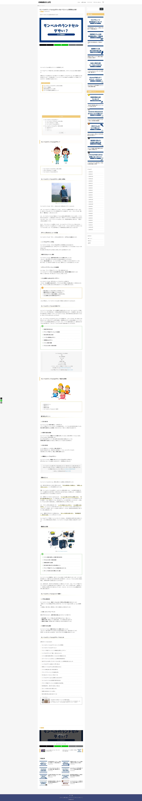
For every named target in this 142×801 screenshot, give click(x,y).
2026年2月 (91, 171)
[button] (46, 45)
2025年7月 (91, 183)
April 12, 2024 (70, 369)
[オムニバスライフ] (45, 2)
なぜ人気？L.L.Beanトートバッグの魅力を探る (60, 699)
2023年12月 (91, 227)
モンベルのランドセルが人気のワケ (53, 124)
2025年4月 (91, 190)
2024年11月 (91, 201)
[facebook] (69, 795)
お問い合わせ (66, 797)
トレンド (42, 11)
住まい (90, 240)
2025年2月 (91, 194)
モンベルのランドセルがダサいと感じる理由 (55, 121)
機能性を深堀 (49, 130)
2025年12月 (91, 176)
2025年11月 (91, 178)
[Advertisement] (61, 55)
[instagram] (72, 795)
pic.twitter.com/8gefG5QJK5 (69, 469)
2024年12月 (91, 199)
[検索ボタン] (103, 2)
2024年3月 (91, 220)
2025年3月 (91, 192)
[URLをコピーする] (76, 45)
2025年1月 (91, 197)
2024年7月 (91, 211)
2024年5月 (91, 215)
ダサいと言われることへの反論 (52, 122)
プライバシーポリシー (78, 797)
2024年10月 (91, 204)
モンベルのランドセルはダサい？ (51, 119)
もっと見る (61, 132)
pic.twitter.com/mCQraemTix (65, 367)
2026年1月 (91, 174)
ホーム (61, 797)
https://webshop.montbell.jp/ (62, 203)
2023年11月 (91, 229)
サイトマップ (71, 797)
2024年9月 (91, 206)
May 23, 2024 (68, 471)
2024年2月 (91, 222)
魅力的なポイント (50, 127)
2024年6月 (91, 213)
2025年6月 (91, 185)
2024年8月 (91, 208)
